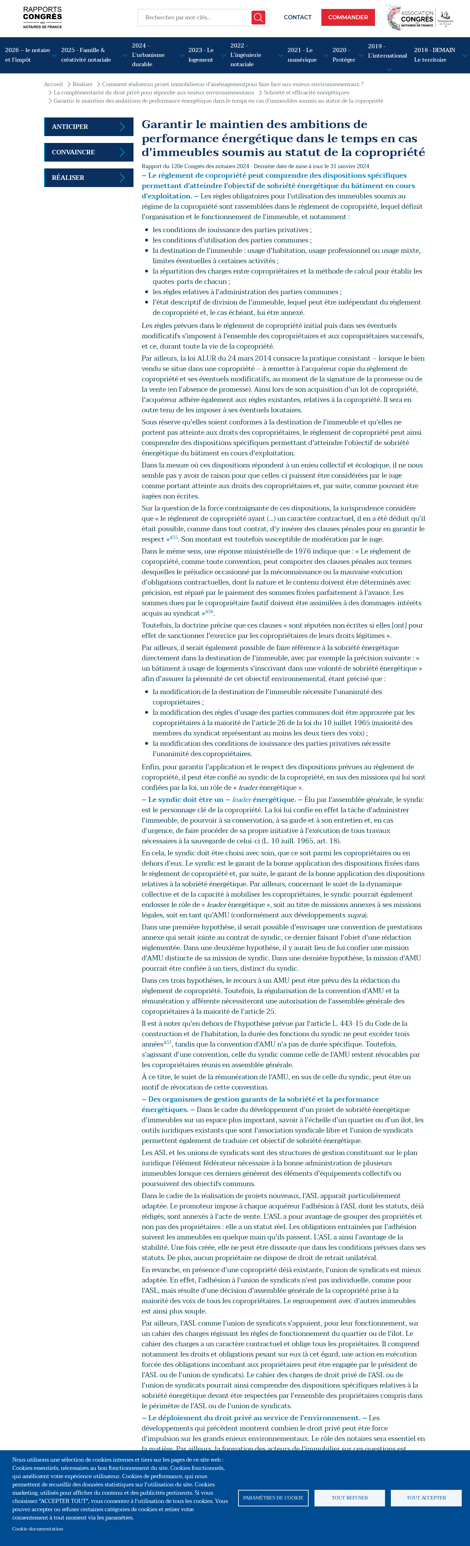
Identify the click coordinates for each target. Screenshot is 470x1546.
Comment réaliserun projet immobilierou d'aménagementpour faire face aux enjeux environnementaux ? (232, 84)
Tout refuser (350, 1498)
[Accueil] (42, 17)
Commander (348, 17)
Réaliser (83, 84)
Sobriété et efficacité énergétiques (306, 93)
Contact (298, 17)
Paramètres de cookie (273, 1498)
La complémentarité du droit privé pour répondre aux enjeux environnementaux (154, 93)
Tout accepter (426, 1498)
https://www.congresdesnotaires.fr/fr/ (420, 17)
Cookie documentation (37, 1529)
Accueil (53, 84)
